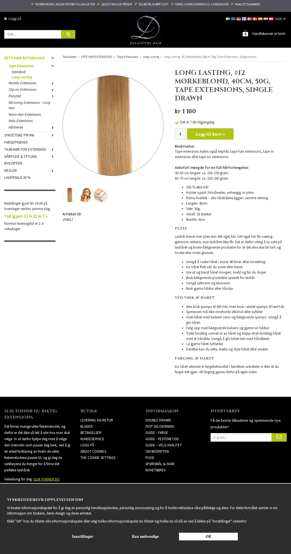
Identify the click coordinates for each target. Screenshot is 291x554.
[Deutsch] (239, 18)
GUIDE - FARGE (157, 432)
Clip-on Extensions (22, 89)
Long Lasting (21, 77)
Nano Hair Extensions (25, 114)
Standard (18, 72)
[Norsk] (250, 18)
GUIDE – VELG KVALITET (164, 445)
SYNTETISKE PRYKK (19, 135)
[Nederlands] (266, 18)
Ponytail (15, 96)
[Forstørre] (113, 125)
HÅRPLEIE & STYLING (20, 156)
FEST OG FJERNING (160, 426)
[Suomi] (244, 18)
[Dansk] (255, 18)
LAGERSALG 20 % (17, 177)
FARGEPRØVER (16, 142)
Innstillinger (82, 536)
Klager (86, 426)
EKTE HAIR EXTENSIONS (24, 58)
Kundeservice (92, 439)
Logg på (15, 18)
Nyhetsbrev (156, 470)
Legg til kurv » (210, 134)
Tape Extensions (21, 66)
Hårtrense (16, 127)
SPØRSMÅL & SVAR (160, 463)
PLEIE (150, 457)
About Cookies (93, 451)
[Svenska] (228, 18)
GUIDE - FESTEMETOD (162, 439)
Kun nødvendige (145, 536)
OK (208, 536)
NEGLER (10, 170)
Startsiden (69, 57)
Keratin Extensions (22, 83)
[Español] (260, 18)
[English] (233, 18)
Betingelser (90, 432)
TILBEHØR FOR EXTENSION (25, 149)
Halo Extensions (21, 120)
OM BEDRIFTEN (157, 451)
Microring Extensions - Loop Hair (29, 105)
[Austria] (271, 18)
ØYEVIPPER (13, 163)
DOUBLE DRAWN (158, 420)
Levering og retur (96, 420)
